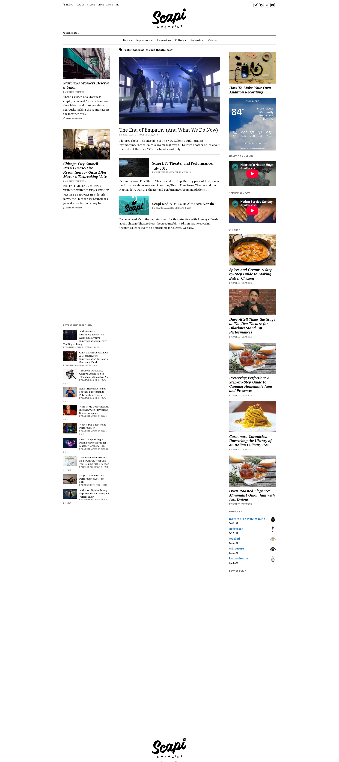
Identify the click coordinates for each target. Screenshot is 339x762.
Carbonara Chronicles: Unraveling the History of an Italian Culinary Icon (250, 440)
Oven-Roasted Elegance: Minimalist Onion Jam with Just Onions (252, 495)
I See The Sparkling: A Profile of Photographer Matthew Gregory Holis (92, 442)
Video (211, 40)
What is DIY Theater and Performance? (92, 426)
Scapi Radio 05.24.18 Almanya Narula (183, 203)
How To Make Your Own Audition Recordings (250, 90)
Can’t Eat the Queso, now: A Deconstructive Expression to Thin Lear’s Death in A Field (93, 357)
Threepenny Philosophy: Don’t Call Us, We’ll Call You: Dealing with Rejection (94, 460)
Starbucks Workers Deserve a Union (86, 85)
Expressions (164, 40)
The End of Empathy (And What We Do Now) (168, 129)
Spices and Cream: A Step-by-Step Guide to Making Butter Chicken (251, 274)
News (126, 40)
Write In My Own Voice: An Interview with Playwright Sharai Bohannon (94, 410)
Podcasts (196, 40)
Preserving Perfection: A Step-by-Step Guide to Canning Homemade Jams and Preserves (251, 384)
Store (101, 4)
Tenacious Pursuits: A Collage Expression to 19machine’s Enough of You (94, 374)
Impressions (143, 40)
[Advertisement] (86, 267)
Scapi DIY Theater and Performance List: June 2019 (92, 478)
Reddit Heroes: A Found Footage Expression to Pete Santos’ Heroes (92, 392)
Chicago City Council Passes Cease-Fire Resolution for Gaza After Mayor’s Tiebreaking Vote (85, 170)
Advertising (112, 4)
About (80, 4)
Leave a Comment (74, 118)
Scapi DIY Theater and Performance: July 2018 (182, 166)
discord (91, 4)
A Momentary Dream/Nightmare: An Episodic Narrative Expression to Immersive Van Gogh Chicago (85, 338)
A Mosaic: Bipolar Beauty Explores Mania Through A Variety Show (94, 493)
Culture (179, 40)
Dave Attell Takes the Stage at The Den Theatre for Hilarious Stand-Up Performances (252, 325)
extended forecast (252, 143)
